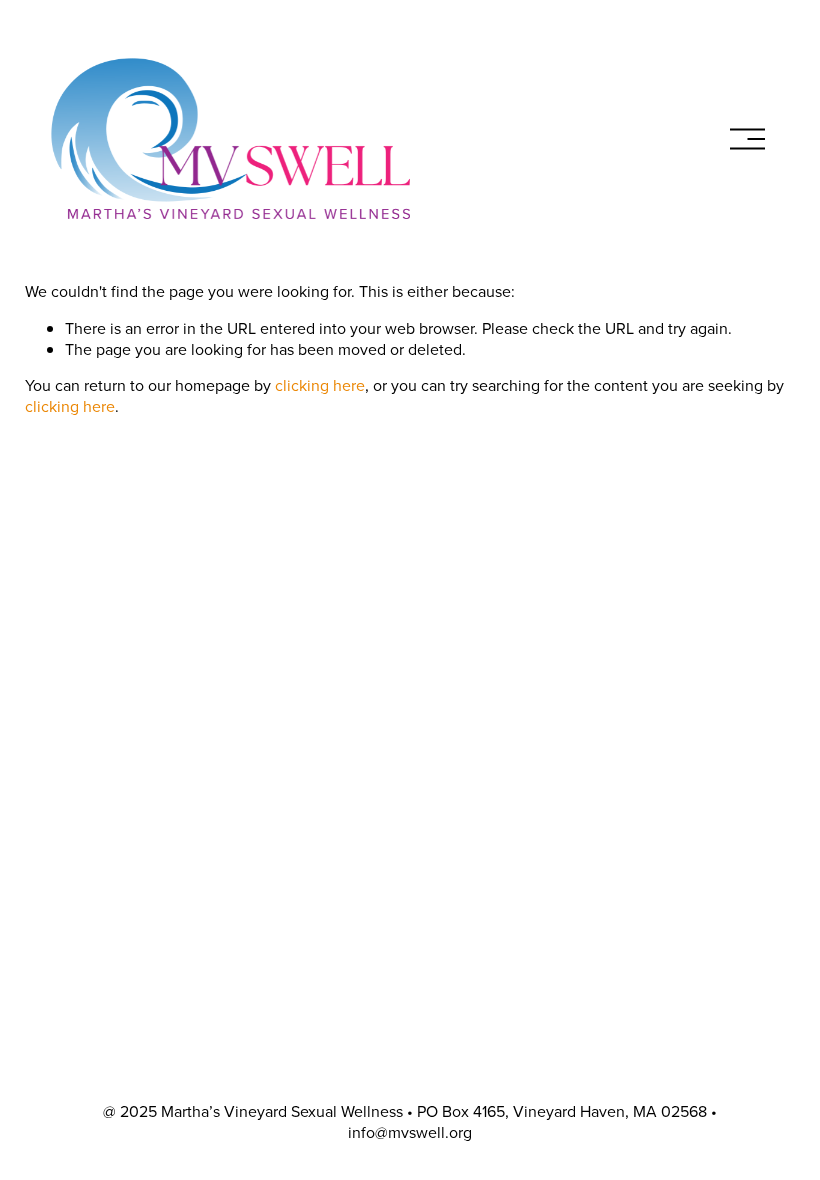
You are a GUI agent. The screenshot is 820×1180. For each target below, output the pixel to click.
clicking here (320, 385)
